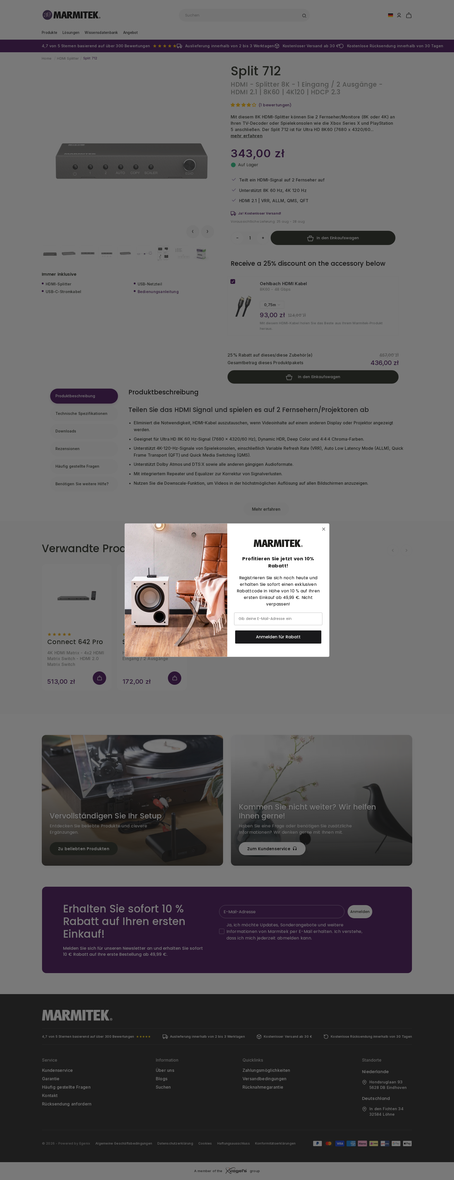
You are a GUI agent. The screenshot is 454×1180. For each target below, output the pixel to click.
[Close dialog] (324, 529)
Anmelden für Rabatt (278, 637)
